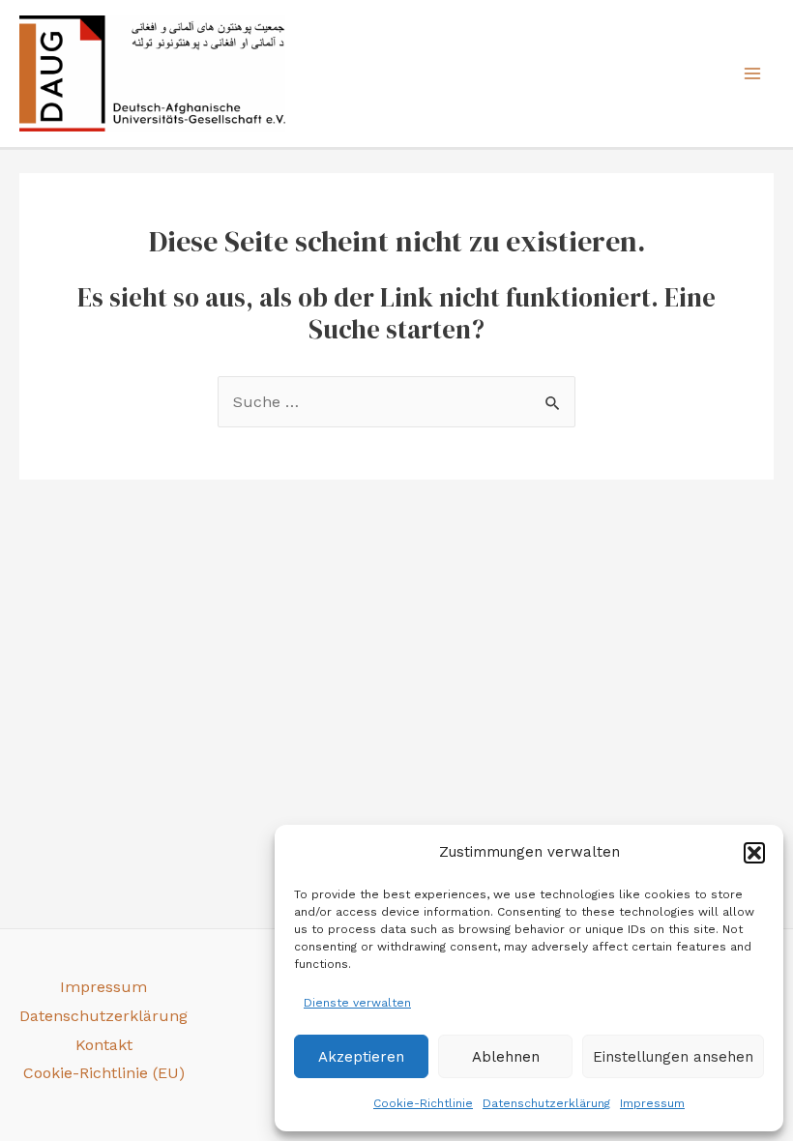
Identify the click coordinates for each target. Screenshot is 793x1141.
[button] (754, 853)
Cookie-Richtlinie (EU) (104, 1073)
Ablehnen (506, 1057)
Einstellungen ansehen (673, 1057)
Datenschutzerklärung (546, 1103)
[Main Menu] (752, 73)
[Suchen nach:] (396, 402)
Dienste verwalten (357, 1002)
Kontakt (103, 1045)
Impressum (652, 1103)
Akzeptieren (361, 1057)
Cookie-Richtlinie (423, 1103)
